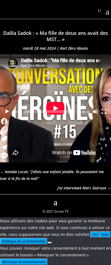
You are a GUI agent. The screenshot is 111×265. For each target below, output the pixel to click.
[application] (55, 85)
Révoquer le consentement (24, 261)
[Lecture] (7, 111)
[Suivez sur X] (106, 201)
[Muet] (95, 111)
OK (94, 234)
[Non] (49, 242)
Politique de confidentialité (23, 241)
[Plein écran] (104, 111)
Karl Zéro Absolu (74, 48)
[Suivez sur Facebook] (4, 201)
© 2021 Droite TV (55, 211)
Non (105, 234)
